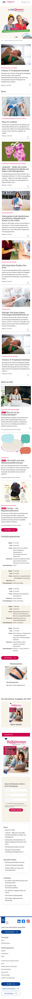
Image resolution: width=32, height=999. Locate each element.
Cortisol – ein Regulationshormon (10, 509)
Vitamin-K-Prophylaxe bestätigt (15, 70)
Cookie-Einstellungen (8, 978)
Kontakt (9, 984)
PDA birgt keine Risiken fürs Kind (14, 266)
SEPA (2, 956)
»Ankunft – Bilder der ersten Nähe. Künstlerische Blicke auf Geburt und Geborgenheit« (15, 169)
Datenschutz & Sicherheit (9, 966)
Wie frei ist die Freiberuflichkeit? (10, 413)
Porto (2, 940)
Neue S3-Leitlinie (9, 122)
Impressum (4, 972)
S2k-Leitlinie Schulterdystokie (13, 895)
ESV (2, 40)
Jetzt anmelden (9, 932)
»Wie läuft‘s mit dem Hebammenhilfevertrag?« (12, 461)
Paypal (3, 951)
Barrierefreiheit (6, 969)
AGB (2, 963)
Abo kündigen (5, 975)
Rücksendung (5, 943)
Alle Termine (8, 658)
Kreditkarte (4, 953)
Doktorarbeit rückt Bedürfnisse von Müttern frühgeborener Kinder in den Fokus (15, 218)
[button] (15, 37)
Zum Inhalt (7, 530)
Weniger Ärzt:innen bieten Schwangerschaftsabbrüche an (15, 313)
